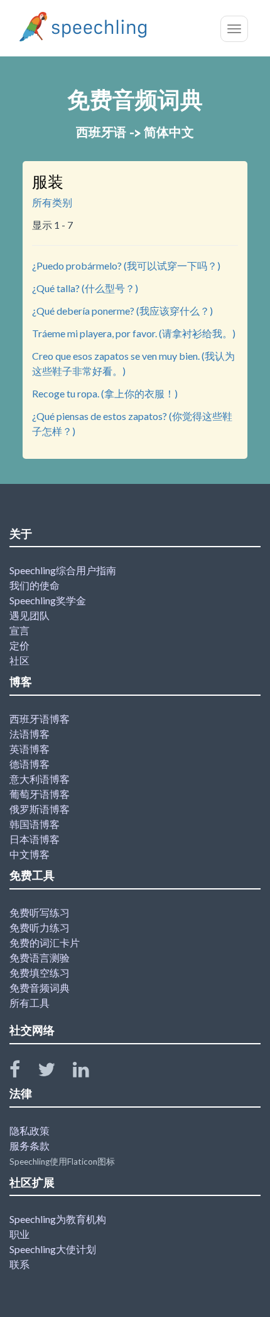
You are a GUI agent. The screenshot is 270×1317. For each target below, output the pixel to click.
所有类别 (52, 202)
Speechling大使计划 (52, 1249)
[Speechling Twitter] (54, 1072)
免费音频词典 (39, 988)
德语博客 (29, 764)
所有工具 (29, 1003)
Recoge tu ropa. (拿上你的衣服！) (105, 393)
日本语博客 (34, 839)
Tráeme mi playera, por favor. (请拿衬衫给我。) (133, 333)
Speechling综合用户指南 (62, 570)
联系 (19, 1264)
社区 (19, 660)
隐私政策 (29, 1130)
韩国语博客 (34, 824)
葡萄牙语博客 (39, 794)
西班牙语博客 (39, 719)
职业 (19, 1234)
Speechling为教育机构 (57, 1219)
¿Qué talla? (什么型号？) (85, 288)
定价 (19, 645)
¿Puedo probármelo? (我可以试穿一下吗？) (126, 265)
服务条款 (29, 1146)
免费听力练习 (39, 927)
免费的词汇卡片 (44, 942)
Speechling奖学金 (47, 600)
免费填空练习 (39, 973)
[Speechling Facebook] (22, 1072)
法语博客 (29, 734)
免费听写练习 (39, 912)
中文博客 (29, 854)
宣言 (19, 630)
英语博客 (29, 749)
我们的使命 (34, 585)
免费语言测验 (39, 957)
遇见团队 (29, 615)
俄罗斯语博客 (39, 809)
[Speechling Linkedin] (89, 1072)
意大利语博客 (39, 779)
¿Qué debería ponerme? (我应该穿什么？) (122, 311)
